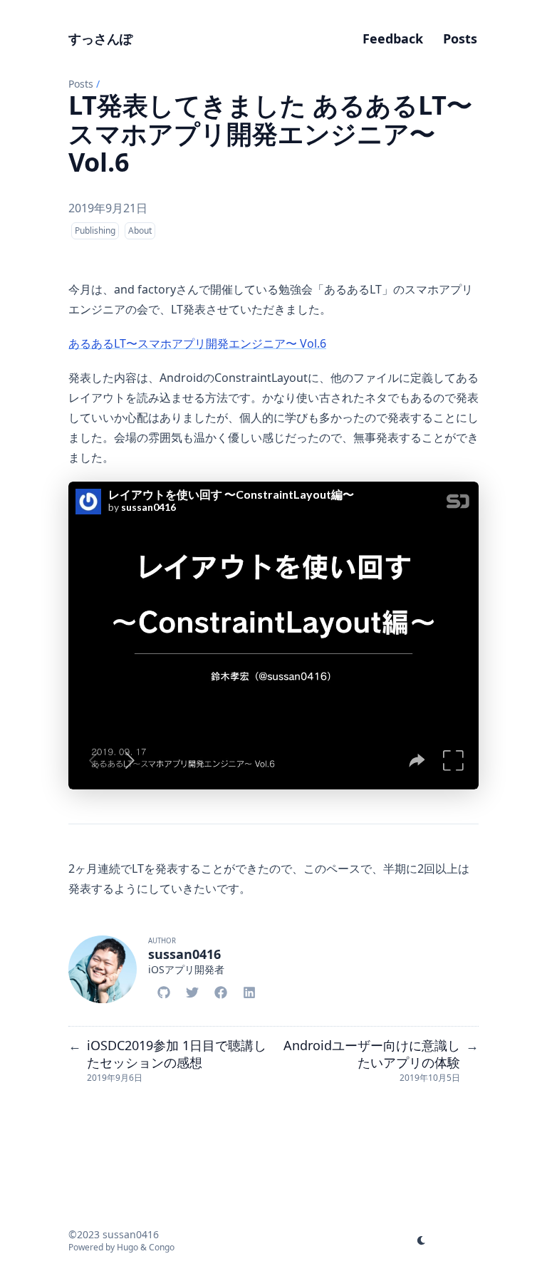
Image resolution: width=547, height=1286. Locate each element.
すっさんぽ (100, 38)
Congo (161, 1247)
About (140, 230)
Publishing (95, 230)
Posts (80, 83)
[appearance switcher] (422, 1240)
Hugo (127, 1247)
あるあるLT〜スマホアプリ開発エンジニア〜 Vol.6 (197, 343)
